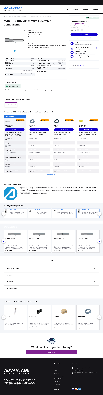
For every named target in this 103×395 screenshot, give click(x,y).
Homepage (8, 16)
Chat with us (51, 352)
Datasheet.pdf (12, 105)
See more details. (50, 174)
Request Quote (84, 34)
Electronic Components (35, 16)
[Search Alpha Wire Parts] (11, 200)
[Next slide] (99, 214)
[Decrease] (78, 30)
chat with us (81, 65)
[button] (84, 44)
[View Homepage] (13, 9)
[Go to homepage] (20, 371)
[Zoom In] (24, 30)
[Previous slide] (4, 214)
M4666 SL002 (47, 16)
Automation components (20, 16)
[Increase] (82, 30)
